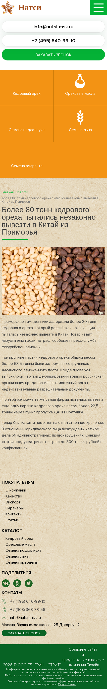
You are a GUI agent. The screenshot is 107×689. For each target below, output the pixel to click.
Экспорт (13, 502)
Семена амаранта (27, 165)
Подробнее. (67, 684)
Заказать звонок (53, 54)
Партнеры (14, 508)
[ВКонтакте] (6, 586)
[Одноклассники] (17, 586)
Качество (13, 496)
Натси (30, 7)
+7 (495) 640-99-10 (53, 41)
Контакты (13, 514)
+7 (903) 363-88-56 (27, 609)
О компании (15, 490)
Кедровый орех (27, 93)
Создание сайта (83, 649)
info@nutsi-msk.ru (53, 27)
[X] (29, 586)
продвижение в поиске (83, 660)
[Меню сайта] (98, 7)
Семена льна (80, 129)
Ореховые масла (80, 93)
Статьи (11, 520)
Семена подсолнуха (27, 129)
